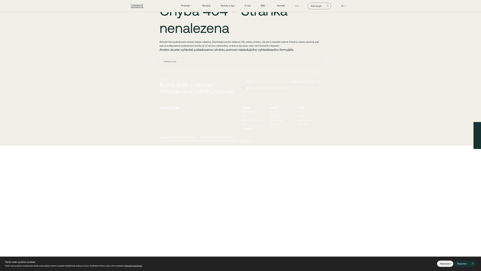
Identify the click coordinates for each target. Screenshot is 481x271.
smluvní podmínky (232, 141)
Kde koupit (316, 6)
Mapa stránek (212, 138)
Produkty (185, 5)
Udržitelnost (274, 124)
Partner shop (303, 124)
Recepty (206, 5)
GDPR (286, 88)
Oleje (244, 124)
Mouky (245, 116)
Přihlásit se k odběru (303, 81)
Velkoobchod (247, 128)
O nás (248, 5)
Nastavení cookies (226, 138)
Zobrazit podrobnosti (133, 266)
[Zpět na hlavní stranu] (141, 6)
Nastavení (445, 263)
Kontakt (281, 5)
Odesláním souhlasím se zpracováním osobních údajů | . (267, 88)
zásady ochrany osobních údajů (214, 141)
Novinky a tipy (228, 5)
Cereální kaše (247, 112)
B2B (263, 5)
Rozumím (462, 263)
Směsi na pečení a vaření (252, 120)
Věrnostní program (305, 120)
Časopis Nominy (276, 120)
